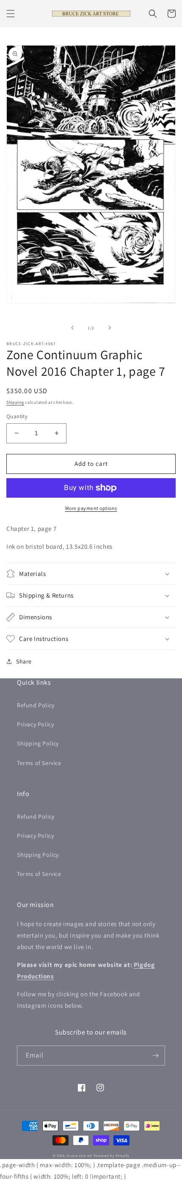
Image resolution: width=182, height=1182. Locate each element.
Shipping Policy (38, 743)
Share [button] (24, 661)
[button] (10, 13)
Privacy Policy (35, 724)
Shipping (15, 402)
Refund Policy (36, 705)
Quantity (17, 416)
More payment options (91, 508)
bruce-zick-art (79, 1155)
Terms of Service (39, 763)
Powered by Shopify (112, 1155)
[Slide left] (72, 327)
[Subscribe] (155, 1056)
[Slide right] (109, 327)
